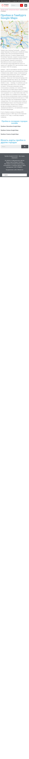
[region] (14, 35)
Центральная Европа (14, 9)
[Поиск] (21, 5)
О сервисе (6, 174)
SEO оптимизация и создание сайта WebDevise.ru (14, 1)
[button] (25, 5)
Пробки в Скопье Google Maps (9, 130)
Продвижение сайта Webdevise (14, 169)
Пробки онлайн (4, 9)
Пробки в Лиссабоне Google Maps (11, 126)
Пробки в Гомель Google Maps (10, 134)
